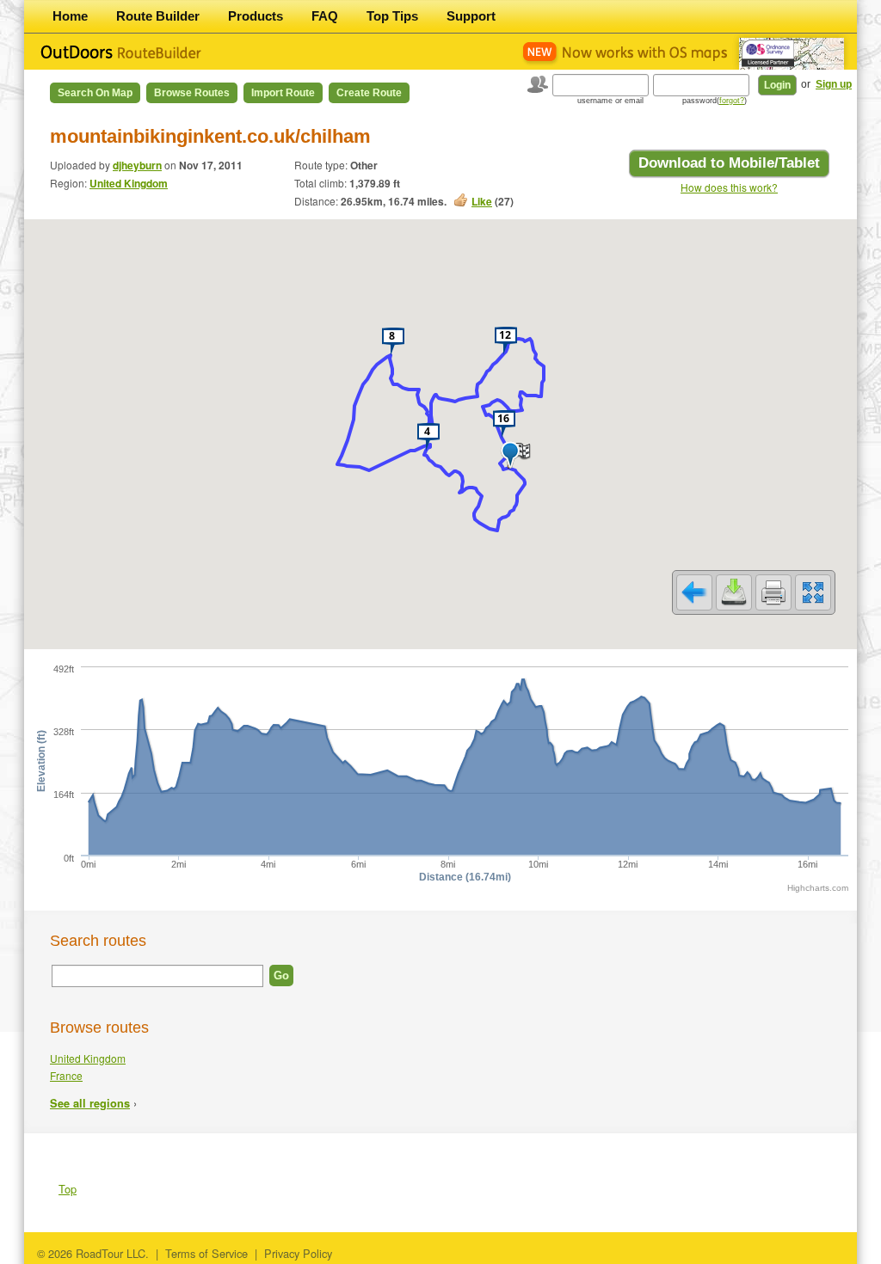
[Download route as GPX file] (734, 592)
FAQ (324, 16)
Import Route (283, 93)
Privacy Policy (298, 1253)
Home (70, 16)
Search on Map (95, 93)
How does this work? (729, 187)
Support (471, 16)
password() (714, 100)
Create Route (369, 93)
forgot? (731, 100)
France (66, 1075)
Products (255, 16)
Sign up (834, 84)
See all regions (90, 1103)
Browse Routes (192, 93)
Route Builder (158, 16)
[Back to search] (694, 592)
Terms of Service (206, 1253)
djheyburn (137, 165)
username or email (610, 100)
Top (68, 1189)
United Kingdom (128, 183)
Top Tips (392, 16)
